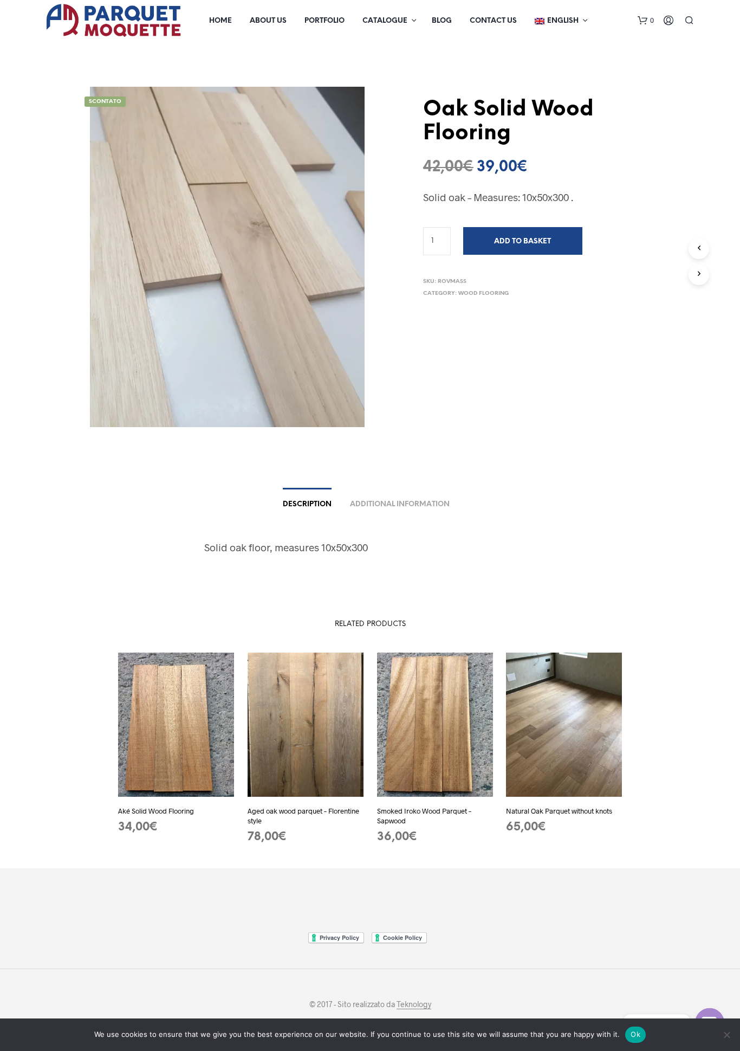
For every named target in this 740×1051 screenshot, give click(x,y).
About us (268, 20)
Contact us (493, 20)
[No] (726, 1034)
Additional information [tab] (400, 504)
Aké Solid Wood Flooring (156, 811)
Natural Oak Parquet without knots (559, 811)
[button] (646, 20)
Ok (635, 1034)
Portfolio (324, 20)
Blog (442, 20)
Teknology (414, 1004)
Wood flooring (483, 293)
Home (220, 20)
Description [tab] (307, 504)
